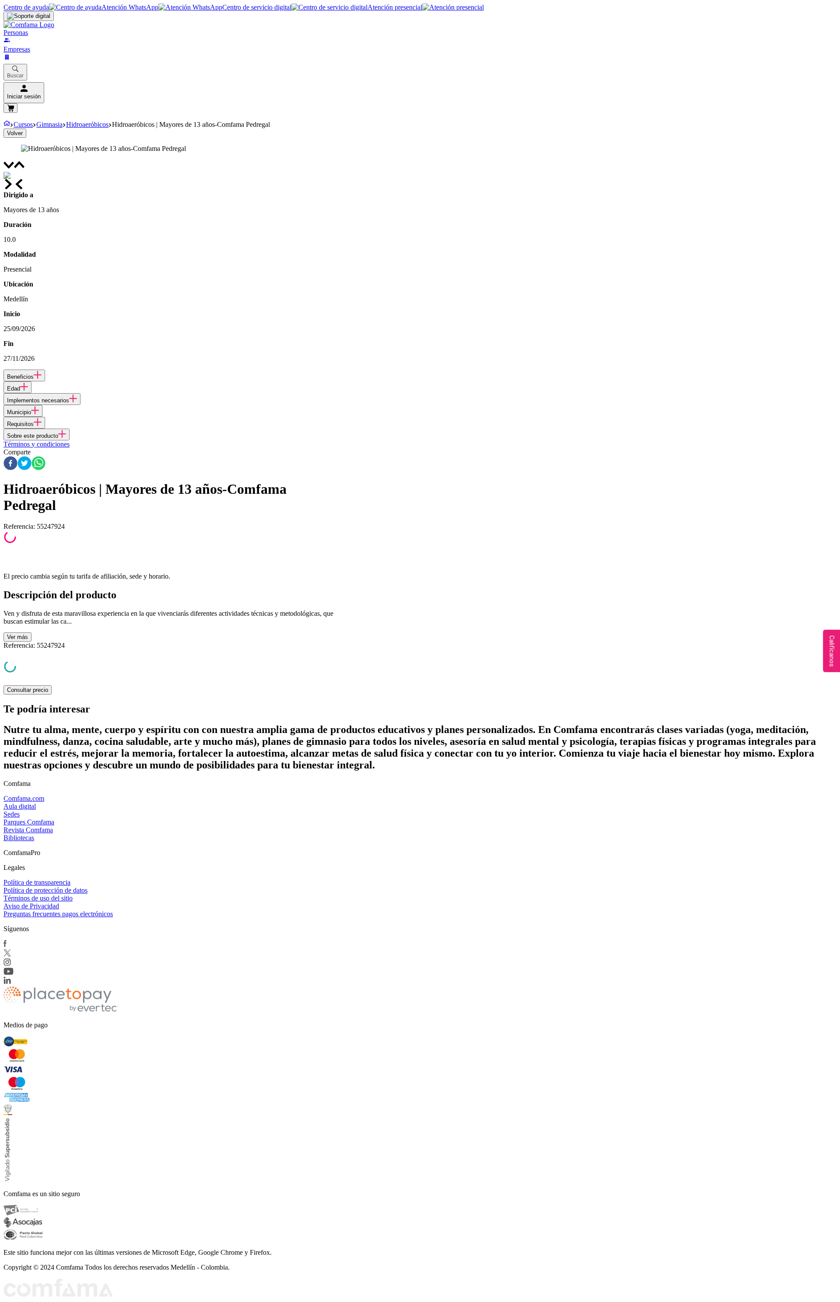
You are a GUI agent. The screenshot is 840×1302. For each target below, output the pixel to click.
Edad (13, 388)
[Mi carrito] (11, 108)
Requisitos (20, 424)
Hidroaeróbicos (87, 124)
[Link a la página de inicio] (7, 124)
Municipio (19, 412)
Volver (15, 133)
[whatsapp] (39, 464)
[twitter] (25, 464)
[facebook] (11, 464)
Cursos (23, 124)
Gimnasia (49, 124)
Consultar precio (27, 690)
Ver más (17, 637)
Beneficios (20, 376)
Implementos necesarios (38, 400)
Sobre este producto (32, 436)
